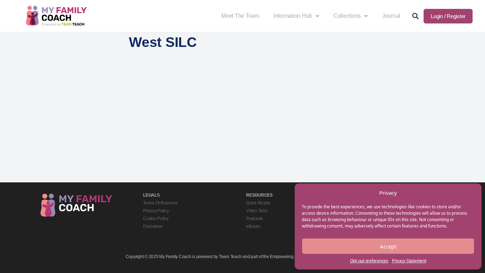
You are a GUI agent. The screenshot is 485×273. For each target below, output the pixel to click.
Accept (388, 246)
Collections (347, 16)
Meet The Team (240, 16)
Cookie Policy (156, 218)
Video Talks (256, 210)
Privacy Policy (156, 210)
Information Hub (292, 16)
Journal (391, 16)
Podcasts (254, 218)
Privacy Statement (409, 261)
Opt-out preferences (369, 261)
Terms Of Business (160, 202)
